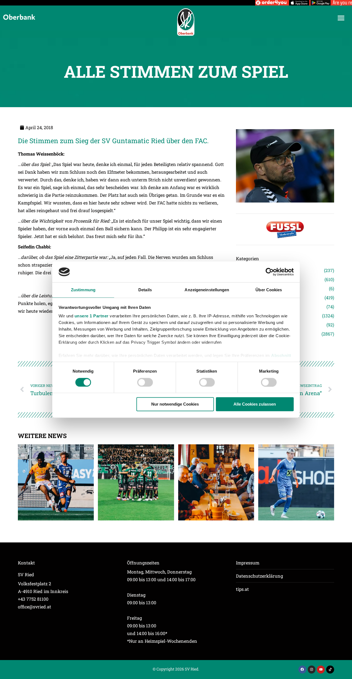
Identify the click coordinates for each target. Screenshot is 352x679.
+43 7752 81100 (33, 599)
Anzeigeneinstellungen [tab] (207, 290)
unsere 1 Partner (92, 316)
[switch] (145, 382)
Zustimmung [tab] (83, 290)
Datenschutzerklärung (259, 576)
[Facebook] (302, 670)
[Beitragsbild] (56, 482)
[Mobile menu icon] (341, 18)
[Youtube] (321, 670)
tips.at (242, 589)
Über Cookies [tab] (268, 290)
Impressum (247, 563)
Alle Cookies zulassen (254, 404)
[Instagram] (312, 670)
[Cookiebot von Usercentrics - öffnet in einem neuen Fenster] (270, 272)
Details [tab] (145, 290)
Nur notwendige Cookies (175, 404)
